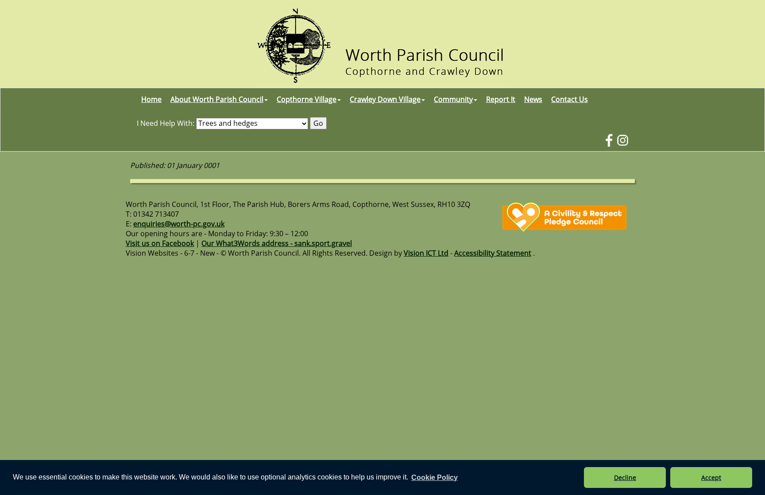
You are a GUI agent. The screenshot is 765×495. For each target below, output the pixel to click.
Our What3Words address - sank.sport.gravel (276, 243)
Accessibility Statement (492, 253)
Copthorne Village (306, 99)
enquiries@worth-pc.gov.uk (178, 224)
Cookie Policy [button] (434, 477)
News (533, 99)
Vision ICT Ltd (426, 253)
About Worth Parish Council (216, 99)
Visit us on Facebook (160, 243)
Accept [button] (711, 477)
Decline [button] (625, 477)
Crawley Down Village (385, 99)
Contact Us (569, 99)
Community (453, 99)
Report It (500, 99)
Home (151, 99)
